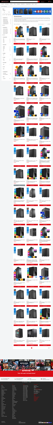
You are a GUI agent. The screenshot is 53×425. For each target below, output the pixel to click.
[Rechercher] (39, 1)
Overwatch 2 (13, 396)
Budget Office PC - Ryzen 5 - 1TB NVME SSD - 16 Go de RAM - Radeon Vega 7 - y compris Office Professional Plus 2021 (32, 99)
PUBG (13, 399)
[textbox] (4, 12)
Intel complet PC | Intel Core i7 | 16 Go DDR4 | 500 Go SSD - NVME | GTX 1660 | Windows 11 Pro (32, 302)
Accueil (2, 6)
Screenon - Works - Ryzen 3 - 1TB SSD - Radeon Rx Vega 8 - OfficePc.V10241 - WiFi (44, 78)
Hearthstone (13, 386)
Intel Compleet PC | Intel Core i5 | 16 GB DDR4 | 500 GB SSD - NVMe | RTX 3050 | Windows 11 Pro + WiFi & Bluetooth (19, 201)
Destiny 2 (2, 399)
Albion (2, 385)
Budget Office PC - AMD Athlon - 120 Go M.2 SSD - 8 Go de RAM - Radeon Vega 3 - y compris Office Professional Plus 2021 (19, 40)
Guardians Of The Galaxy (4, 416)
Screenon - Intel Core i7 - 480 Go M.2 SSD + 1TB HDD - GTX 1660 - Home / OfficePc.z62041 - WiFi (32, 321)
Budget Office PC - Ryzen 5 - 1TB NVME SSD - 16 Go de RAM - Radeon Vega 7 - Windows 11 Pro (19, 283)
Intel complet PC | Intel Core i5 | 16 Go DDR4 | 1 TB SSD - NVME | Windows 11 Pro (45, 98)
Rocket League (14, 404)
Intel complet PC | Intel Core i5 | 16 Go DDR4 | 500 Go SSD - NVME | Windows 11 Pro (19, 120)
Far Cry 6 (2, 405)
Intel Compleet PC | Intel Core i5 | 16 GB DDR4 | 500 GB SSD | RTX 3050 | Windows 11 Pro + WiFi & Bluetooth (44, 181)
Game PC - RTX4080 (25, 396)
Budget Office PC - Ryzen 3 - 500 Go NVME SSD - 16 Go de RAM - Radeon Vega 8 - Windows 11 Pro (44, 59)
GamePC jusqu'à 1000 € (25, 386)
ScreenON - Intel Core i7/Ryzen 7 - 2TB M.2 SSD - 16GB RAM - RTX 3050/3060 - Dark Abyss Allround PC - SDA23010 (32, 341)
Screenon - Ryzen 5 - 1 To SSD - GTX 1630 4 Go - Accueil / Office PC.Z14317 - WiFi (32, 221)
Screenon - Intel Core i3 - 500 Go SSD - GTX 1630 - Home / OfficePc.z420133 (19, 161)
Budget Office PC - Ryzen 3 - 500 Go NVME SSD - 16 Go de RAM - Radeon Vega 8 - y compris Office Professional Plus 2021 (19, 79)
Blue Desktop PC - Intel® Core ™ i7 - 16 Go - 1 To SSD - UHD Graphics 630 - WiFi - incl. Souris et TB (32, 161)
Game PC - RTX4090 (25, 397)
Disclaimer (35, 400)
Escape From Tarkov (3, 404)
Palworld (13, 397)
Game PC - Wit (24, 398)
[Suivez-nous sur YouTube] (23, 422)
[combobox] (24, 1)
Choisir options (32, 264)
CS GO (2, 396)
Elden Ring (2, 403)
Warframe (13, 416)
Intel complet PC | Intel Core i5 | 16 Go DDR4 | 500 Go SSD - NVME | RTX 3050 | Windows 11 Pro (32, 181)
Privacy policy (35, 399)
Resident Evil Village (14, 402)
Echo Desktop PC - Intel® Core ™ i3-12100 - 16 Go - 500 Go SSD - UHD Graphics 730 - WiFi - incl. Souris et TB (32, 59)
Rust (12, 406)
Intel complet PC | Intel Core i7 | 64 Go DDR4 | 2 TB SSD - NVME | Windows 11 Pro (45, 282)
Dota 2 (2, 402)
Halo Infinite (13, 385)
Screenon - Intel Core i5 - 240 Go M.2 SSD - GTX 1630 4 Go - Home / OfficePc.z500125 (45, 201)
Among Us (2, 386)
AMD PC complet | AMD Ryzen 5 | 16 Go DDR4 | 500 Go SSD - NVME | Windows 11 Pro (19, 98)
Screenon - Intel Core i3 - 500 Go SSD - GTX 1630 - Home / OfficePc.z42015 (44, 260)
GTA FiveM (2, 415)
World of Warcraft (14, 418)
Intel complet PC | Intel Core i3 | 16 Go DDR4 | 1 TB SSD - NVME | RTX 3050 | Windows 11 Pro (45, 221)
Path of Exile (13, 398)
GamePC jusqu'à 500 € (25, 385)
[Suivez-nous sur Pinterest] (22, 422)
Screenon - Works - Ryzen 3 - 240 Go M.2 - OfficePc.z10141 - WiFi (31, 39)
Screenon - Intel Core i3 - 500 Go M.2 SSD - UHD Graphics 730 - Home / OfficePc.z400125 (18, 59)
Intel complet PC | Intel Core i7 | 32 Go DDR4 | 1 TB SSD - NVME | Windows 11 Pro (45, 141)
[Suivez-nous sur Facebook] (19, 422)
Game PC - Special (25, 400)
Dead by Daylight (3, 398)
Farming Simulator (3, 406)
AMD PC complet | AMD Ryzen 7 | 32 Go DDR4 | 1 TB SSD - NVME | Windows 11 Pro (19, 181)
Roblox (13, 403)
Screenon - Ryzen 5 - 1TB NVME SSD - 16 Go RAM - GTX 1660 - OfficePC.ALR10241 (19, 302)
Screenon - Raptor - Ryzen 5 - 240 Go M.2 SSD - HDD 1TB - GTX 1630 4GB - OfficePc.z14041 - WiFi (19, 221)
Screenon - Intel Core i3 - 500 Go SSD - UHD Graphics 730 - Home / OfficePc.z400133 (44, 39)
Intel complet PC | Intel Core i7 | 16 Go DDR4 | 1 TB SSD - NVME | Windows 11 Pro (45, 118)
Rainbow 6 (13, 400)
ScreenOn (15, 77)
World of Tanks (14, 417)
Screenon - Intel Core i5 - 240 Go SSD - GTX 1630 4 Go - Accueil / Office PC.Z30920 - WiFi (32, 201)
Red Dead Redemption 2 (15, 401)
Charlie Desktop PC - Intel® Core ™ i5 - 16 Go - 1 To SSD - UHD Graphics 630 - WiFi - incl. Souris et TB (32, 140)
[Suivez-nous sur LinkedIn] (24, 422)
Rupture (19, 185)
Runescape (13, 405)
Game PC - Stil (24, 399)
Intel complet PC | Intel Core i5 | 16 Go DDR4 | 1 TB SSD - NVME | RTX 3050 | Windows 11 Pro (19, 240)
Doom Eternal (2, 401)
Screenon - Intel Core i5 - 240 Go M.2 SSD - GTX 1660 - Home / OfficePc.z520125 (44, 341)
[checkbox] (7, 19)
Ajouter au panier (19, 43)
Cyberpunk (2, 397)
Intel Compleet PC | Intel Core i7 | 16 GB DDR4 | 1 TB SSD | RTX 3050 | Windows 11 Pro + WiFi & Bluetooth (45, 321)
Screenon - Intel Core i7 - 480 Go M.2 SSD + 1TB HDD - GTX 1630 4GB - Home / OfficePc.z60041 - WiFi (19, 321)
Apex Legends (3, 387)
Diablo (2, 400)
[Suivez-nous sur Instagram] (20, 422)
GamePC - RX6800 (25, 387)
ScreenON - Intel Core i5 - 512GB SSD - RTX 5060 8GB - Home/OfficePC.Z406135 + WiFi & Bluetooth (19, 341)
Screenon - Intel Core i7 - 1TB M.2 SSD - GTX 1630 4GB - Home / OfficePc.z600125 (45, 302)
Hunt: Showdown (14, 387)
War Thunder (13, 415)
